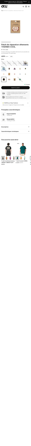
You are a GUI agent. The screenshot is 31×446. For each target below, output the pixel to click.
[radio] (3, 63)
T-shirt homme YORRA (21, 161)
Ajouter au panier (15, 87)
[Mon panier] (26, 6)
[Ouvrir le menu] (29, 6)
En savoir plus (12, 53)
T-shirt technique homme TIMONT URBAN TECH (8, 161)
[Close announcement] (29, 2)
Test (2, 10)
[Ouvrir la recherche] (23, 6)
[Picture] (4, 6)
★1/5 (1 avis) (4, 49)
